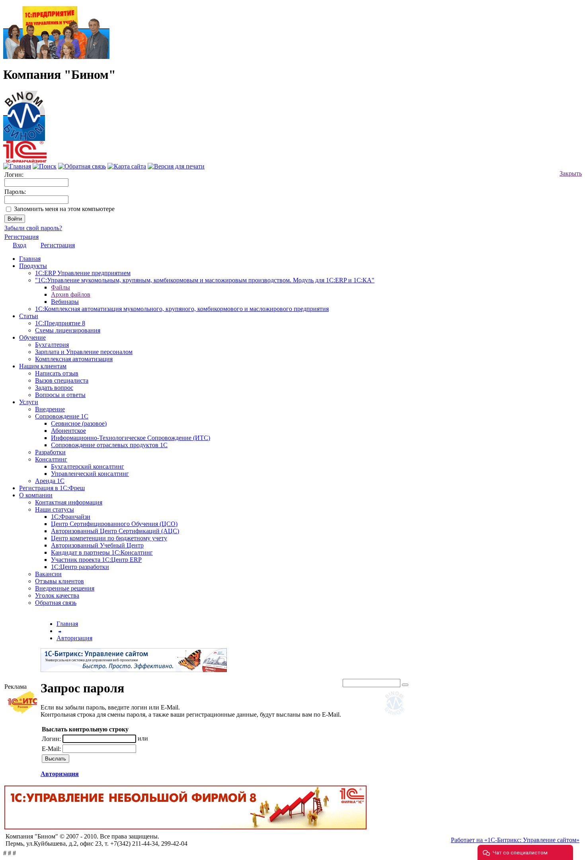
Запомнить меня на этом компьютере (64, 208)
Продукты (33, 265)
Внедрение (50, 409)
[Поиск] (45, 166)
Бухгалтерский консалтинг (87, 466)
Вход (19, 245)
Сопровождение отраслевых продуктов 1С (109, 445)
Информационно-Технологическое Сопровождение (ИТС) (130, 437)
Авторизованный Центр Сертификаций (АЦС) (115, 531)
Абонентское (68, 430)
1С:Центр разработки (80, 566)
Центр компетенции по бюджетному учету (109, 538)
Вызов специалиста (61, 380)
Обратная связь (55, 602)
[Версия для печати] (176, 166)
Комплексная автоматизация (74, 359)
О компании (36, 495)
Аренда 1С (49, 480)
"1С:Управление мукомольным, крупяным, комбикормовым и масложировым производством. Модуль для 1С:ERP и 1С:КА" (204, 280)
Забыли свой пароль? (33, 228)
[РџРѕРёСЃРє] (405, 685)
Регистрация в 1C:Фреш (52, 488)
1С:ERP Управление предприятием (83, 273)
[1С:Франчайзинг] (25, 160)
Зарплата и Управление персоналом (84, 351)
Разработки (50, 452)
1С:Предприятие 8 (60, 323)
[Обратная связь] (82, 166)
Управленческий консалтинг (90, 473)
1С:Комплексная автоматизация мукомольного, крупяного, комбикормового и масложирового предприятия (182, 308)
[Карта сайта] (126, 166)
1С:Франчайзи (70, 516)
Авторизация (74, 638)
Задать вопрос (54, 387)
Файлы (60, 287)
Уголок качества (57, 595)
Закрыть (571, 173)
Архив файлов (70, 294)
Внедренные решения (64, 588)
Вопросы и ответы (60, 394)
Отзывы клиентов (59, 581)
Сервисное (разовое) (79, 423)
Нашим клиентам (42, 366)
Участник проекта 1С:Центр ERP (96, 559)
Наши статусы (54, 509)
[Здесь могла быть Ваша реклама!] (396, 716)
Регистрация (21, 236)
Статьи (28, 316)
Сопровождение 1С (61, 416)
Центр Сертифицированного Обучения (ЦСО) (114, 523)
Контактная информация (68, 502)
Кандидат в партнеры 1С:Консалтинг (102, 552)
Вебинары (65, 301)
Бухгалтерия (52, 344)
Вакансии (48, 574)
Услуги (28, 402)
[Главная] (24, 113)
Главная (30, 258)
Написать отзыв (56, 373)
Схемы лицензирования (67, 330)
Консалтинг (51, 459)
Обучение (32, 337)
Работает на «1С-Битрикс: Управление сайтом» (515, 840)
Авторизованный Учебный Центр (97, 545)
